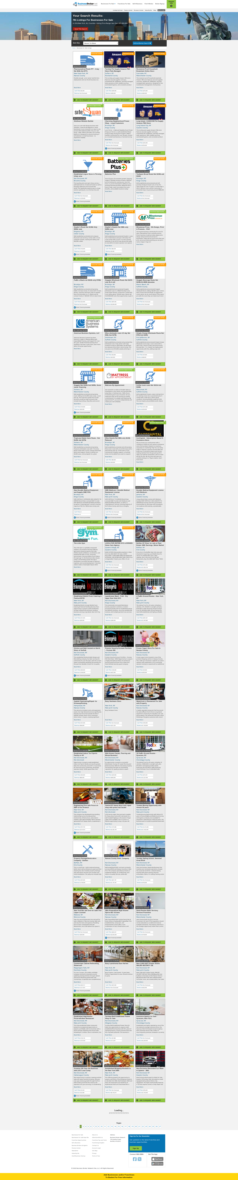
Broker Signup (159, 3)
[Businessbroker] (85, 4)
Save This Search (80, 29)
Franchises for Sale (124, 3)
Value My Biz (148, 10)
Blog (154, 10)
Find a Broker (149, 3)
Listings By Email (117, 10)
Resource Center (138, 10)
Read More (77, 87)
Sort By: (76, 43)
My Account (161, 10)
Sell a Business (137, 3)
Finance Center (128, 10)
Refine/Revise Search (141, 43)
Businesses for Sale (107, 3)
